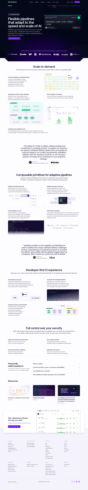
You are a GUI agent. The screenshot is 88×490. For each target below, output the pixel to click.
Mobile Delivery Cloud (75, 5)
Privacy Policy (48, 467)
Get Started (77, 2)
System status (67, 464)
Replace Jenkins (11, 464)
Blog (46, 444)
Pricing (57, 2)
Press (65, 446)
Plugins (46, 449)
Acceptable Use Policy (49, 466)
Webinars (47, 451)
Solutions (37, 2)
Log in (68, 2)
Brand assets (66, 449)
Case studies (48, 453)
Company (49, 2)
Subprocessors (48, 469)
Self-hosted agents (30, 443)
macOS (49, 217)
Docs (54, 2)
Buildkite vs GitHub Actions (32, 464)
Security (65, 448)
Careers (65, 444)
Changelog (47, 446)
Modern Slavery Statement (50, 474)
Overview (49, 5)
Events (46, 454)
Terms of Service (48, 464)
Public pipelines (11, 444)
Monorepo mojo (11, 469)
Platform (31, 2)
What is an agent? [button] (38, 363)
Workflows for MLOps (12, 466)
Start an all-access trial (13, 38)
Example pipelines (49, 448)
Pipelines (54, 5)
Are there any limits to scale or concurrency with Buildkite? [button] (48, 367)
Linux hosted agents (31, 446)
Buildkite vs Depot (30, 466)
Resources (43, 2)
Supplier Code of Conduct (50, 472)
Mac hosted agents (30, 444)
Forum (65, 466)
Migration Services (49, 456)
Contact (71, 2)
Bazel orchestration (12, 471)
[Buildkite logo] (12, 2)
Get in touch (25, 370)
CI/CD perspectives (49, 458)
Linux (54, 217)
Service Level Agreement (50, 471)
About (65, 443)
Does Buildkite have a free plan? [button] (41, 371)
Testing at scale (11, 467)
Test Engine (59, 5)
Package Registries (66, 5)
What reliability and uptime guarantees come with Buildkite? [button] (49, 374)
